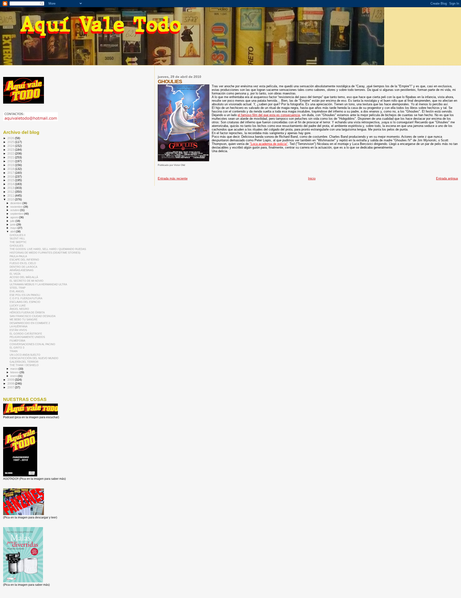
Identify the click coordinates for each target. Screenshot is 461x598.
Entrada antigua (447, 178)
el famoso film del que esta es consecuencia (269, 115)
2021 (11, 157)
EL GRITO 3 (17, 347)
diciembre (16, 203)
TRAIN (14, 351)
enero (14, 375)
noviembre (16, 206)
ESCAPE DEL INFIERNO (24, 259)
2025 (11, 141)
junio (13, 224)
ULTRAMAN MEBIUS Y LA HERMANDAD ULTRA (38, 284)
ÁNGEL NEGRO (19, 308)
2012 (11, 191)
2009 (11, 379)
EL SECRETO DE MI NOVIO (26, 280)
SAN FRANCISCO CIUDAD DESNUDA (32, 316)
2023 (11, 149)
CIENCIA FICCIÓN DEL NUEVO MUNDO (34, 358)
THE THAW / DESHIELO (24, 365)
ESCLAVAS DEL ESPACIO (25, 301)
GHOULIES (16, 245)
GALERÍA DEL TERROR (24, 361)
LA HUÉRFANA (18, 326)
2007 (11, 387)
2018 (11, 168)
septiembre (17, 213)
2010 (11, 199)
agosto (14, 217)
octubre (15, 210)
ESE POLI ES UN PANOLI (25, 294)
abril (13, 231)
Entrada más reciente (173, 178)
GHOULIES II (17, 235)
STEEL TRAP (17, 287)
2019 (11, 165)
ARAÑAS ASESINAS (21, 270)
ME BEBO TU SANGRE (23, 319)
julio (12, 220)
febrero (14, 372)
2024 (11, 145)
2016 (11, 176)
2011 (11, 195)
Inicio (311, 178)
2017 (11, 172)
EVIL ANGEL (17, 291)
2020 (11, 161)
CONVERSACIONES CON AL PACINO (32, 344)
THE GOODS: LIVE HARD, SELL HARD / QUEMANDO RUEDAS (48, 249)
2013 (11, 187)
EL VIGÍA (15, 273)
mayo (14, 227)
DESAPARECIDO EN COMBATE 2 (30, 323)
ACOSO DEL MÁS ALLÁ (24, 277)
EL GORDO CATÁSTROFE (26, 333)
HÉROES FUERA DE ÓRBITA (27, 312)
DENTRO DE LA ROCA (23, 266)
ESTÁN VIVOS (18, 330)
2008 (11, 383)
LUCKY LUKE (18, 305)
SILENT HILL (17, 238)
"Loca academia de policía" (269, 144)
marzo (14, 368)
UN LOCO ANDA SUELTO (25, 354)
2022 (11, 153)
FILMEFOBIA (17, 340)
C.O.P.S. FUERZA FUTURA (26, 298)
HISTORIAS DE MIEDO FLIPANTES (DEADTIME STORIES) (45, 252)
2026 (11, 138)
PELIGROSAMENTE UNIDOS (27, 337)
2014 (11, 184)
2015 (11, 180)
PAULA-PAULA (18, 256)
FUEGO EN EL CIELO (23, 263)
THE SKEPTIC (18, 242)
